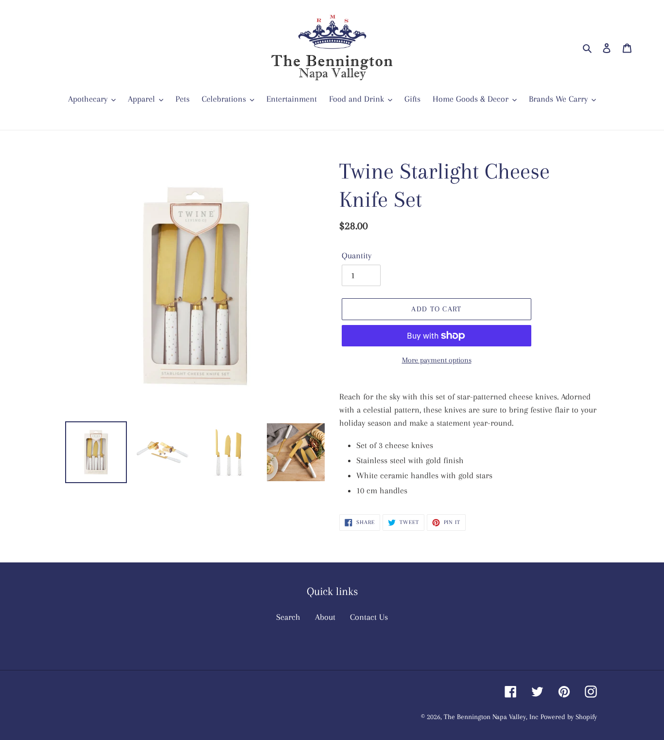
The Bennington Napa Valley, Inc (491, 717)
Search (288, 617)
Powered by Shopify (569, 717)
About (325, 617)
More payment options (437, 360)
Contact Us (369, 617)
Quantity (356, 255)
